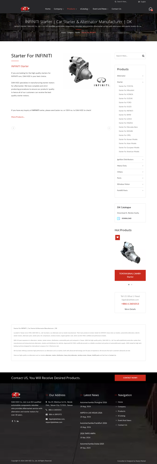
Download (126, 218)
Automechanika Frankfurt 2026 (93, 423)
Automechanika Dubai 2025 (92, 444)
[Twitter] (15, 421)
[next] (109, 128)
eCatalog (84, 9)
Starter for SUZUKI (126, 98)
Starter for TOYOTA (126, 86)
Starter (77, 32)
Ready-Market (141, 461)
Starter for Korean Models (128, 139)
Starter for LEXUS (125, 119)
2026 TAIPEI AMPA (87, 433)
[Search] (143, 56)
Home (47, 9)
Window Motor (123, 184)
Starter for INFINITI (89, 32)
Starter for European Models (129, 147)
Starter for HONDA (126, 94)
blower (89, 355)
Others (120, 172)
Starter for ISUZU (125, 107)
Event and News (100, 9)
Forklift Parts (122, 190)
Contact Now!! (130, 378)
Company (58, 9)
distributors (60, 355)
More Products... (18, 117)
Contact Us (116, 9)
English (143, 2)
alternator (48, 355)
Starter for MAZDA (126, 123)
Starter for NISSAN (126, 131)
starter (54, 355)
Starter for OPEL (125, 135)
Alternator (121, 76)
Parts (119, 178)
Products (71, 9)
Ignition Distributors (125, 159)
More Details (130, 309)
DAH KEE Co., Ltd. (31, 461)
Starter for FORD (125, 102)
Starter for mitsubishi (126, 90)
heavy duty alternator (70, 355)
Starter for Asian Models (127, 143)
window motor (82, 355)
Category (70, 32)
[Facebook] (12, 421)
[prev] (13, 128)
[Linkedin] (18, 421)
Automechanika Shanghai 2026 (93, 402)
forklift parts (95, 355)
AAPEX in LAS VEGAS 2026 (91, 412)
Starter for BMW (125, 115)
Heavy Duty (122, 166)
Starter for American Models (129, 152)
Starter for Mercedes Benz (128, 127)
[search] (115, 2)
